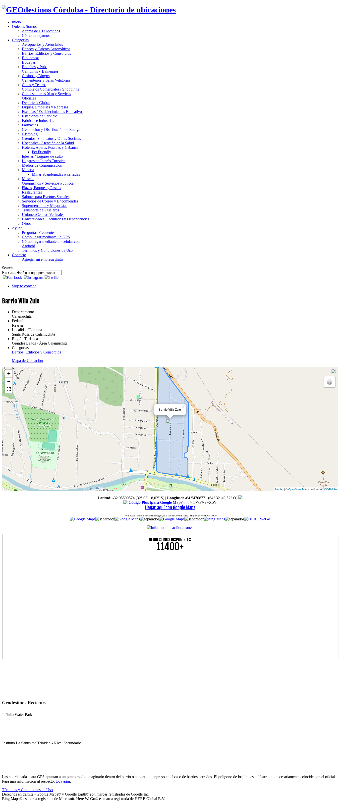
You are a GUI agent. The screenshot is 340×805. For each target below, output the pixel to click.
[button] (8, 389)
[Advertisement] (151, 591)
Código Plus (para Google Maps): (156, 502)
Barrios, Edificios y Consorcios (36, 352)
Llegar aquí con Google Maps (170, 507)
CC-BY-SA (330, 489)
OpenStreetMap (297, 489)
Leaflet (279, 489)
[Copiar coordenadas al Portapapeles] (240, 498)
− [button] (8, 381)
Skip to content (24, 286)
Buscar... (9, 272)
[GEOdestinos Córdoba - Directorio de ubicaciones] (89, 9)
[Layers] (329, 381)
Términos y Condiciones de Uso (27, 790)
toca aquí (63, 781)
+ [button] (8, 373)
